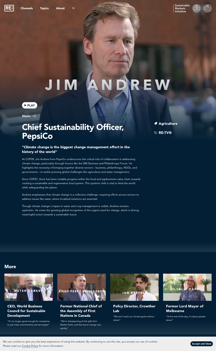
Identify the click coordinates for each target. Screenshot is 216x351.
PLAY (31, 105)
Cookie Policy (30, 345)
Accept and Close (201, 343)
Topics (44, 8)
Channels (27, 8)
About (60, 8)
